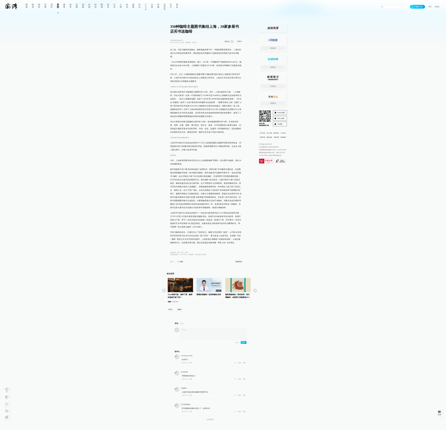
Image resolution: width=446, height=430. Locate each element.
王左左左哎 (184, 372)
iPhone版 (280, 118)
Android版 (281, 112)
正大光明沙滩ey (185, 404)
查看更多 (273, 48)
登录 (430, 7)
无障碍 (437, 7)
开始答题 (273, 86)
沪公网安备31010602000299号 (269, 147)
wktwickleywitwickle (186, 355)
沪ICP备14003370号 (265, 144)
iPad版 (279, 124)
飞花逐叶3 (184, 388)
